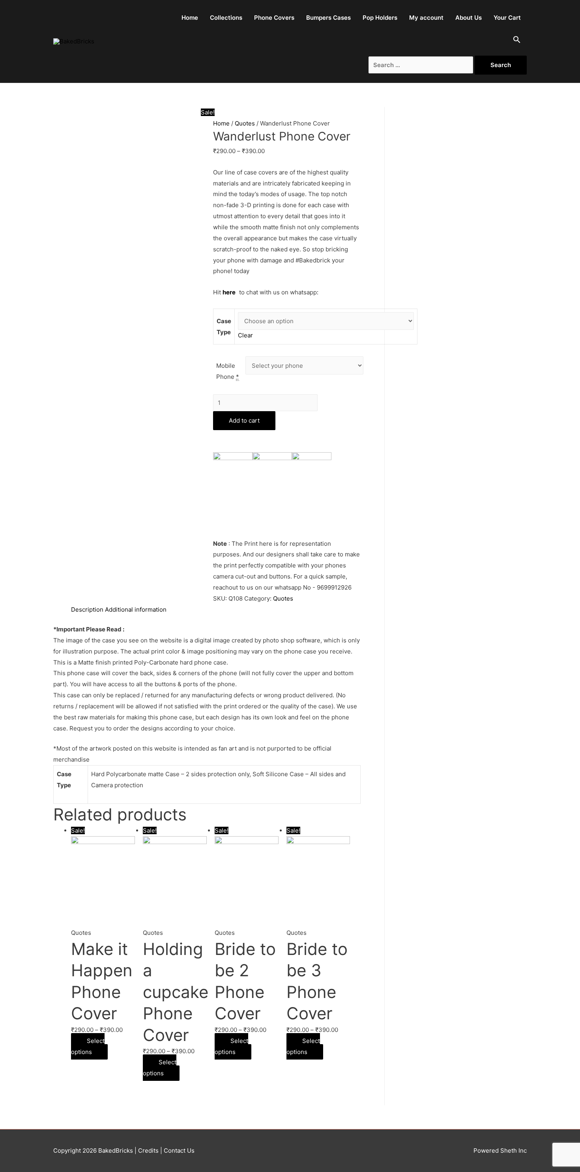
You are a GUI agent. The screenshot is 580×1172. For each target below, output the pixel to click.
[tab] (87, 609)
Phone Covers (274, 17)
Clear (245, 335)
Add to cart (244, 420)
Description (87, 609)
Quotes (245, 123)
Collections (226, 17)
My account (426, 17)
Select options (88, 1046)
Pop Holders (380, 17)
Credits (148, 1150)
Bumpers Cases (328, 17)
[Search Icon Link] (517, 41)
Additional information (136, 609)
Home (189, 17)
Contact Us (178, 1150)
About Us (468, 17)
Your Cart (507, 17)
